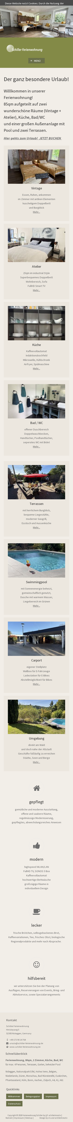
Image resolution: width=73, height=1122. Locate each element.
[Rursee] (36, 638)
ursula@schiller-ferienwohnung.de (26, 1043)
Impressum (51, 1096)
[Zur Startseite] (36, 49)
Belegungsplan (33, 1096)
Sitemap (29, 1118)
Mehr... (36, 212)
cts (49, 1118)
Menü (36, 60)
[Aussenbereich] (36, 560)
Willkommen (14, 1096)
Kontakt (9, 1118)
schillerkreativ (54, 1115)
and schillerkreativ (59, 1118)
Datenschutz (14, 1103)
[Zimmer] (36, 482)
